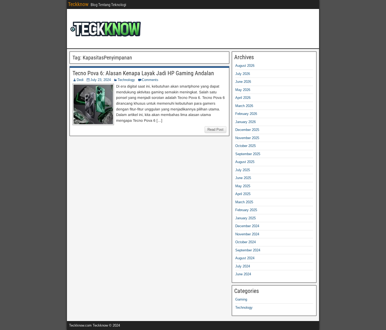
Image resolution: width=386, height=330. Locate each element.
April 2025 (243, 194)
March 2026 (244, 106)
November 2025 (247, 138)
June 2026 (243, 82)
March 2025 (244, 202)
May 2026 (242, 90)
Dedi (80, 80)
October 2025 (245, 146)
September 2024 (247, 250)
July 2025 (242, 170)
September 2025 (247, 154)
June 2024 (243, 274)
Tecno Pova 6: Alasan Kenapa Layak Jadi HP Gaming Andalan (143, 73)
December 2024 (247, 226)
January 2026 (245, 122)
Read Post (215, 129)
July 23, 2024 (100, 80)
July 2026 (242, 74)
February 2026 (246, 114)
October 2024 (245, 242)
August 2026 (244, 66)
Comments (150, 80)
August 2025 (244, 162)
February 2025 (246, 210)
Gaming (241, 299)
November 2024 (247, 234)
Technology (126, 80)
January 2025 (245, 218)
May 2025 (242, 186)
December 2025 (247, 130)
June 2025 (243, 178)
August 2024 (244, 258)
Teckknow (78, 4)
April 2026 (243, 98)
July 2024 (242, 266)
